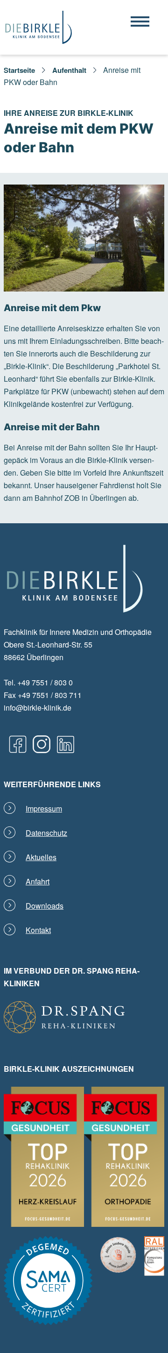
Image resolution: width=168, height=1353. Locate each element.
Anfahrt (37, 881)
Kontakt (38, 930)
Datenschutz (46, 832)
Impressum (44, 808)
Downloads (44, 905)
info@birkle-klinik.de (37, 707)
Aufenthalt (69, 70)
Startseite (19, 70)
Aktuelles (41, 857)
